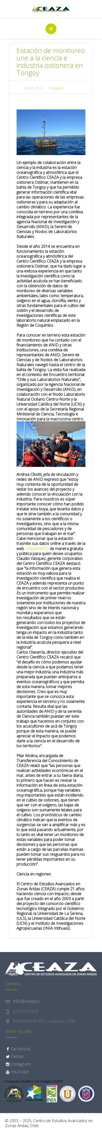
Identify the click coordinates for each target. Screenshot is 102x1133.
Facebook (20, 1049)
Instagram (21, 1064)
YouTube (19, 1072)
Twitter (17, 1056)
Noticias (58, 88)
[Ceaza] (51, 9)
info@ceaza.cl (26, 1001)
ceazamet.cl (37, 548)
